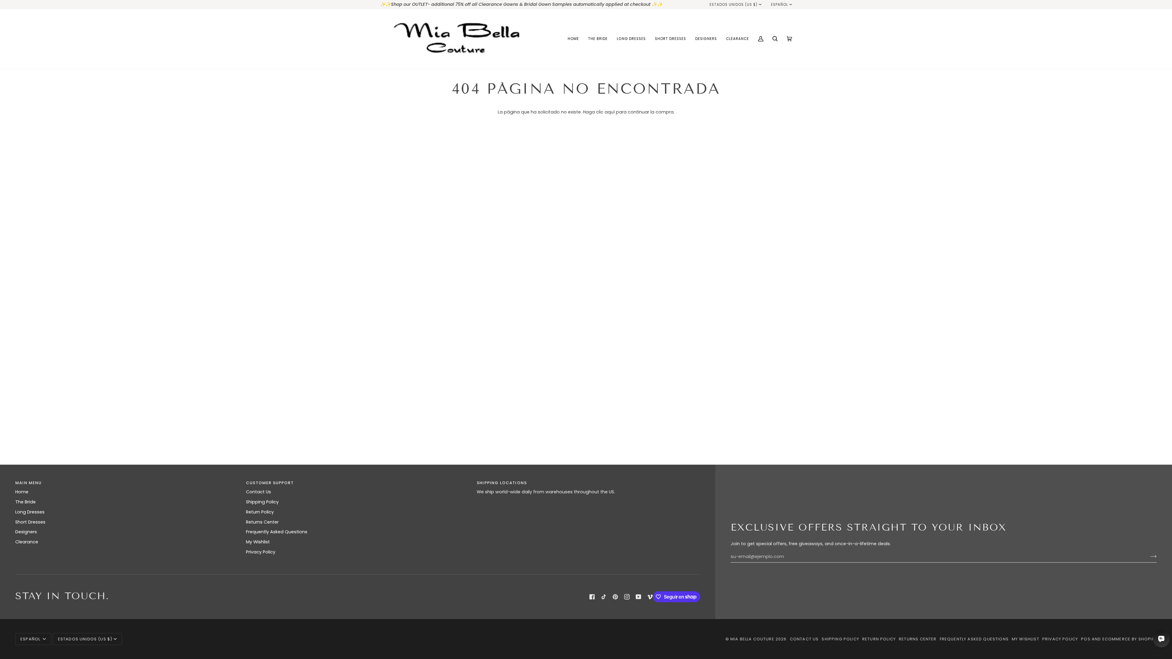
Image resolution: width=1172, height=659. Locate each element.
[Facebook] (592, 597)
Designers (26, 532)
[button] (598, 39)
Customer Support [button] (270, 483)
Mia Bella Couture (752, 639)
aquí (610, 112)
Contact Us (258, 492)
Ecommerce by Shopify (1129, 639)
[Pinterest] (615, 597)
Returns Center (262, 522)
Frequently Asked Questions (276, 532)
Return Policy (260, 512)
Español (779, 4)
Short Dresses (30, 522)
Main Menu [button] (28, 483)
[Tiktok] (603, 597)
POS (1086, 639)
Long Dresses (30, 512)
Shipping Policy (262, 502)
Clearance (26, 542)
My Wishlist (258, 542)
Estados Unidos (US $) (734, 4)
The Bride (25, 502)
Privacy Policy (260, 552)
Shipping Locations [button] (502, 483)
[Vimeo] (650, 597)
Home (21, 492)
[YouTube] (638, 597)
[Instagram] (627, 597)
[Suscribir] (1149, 556)
